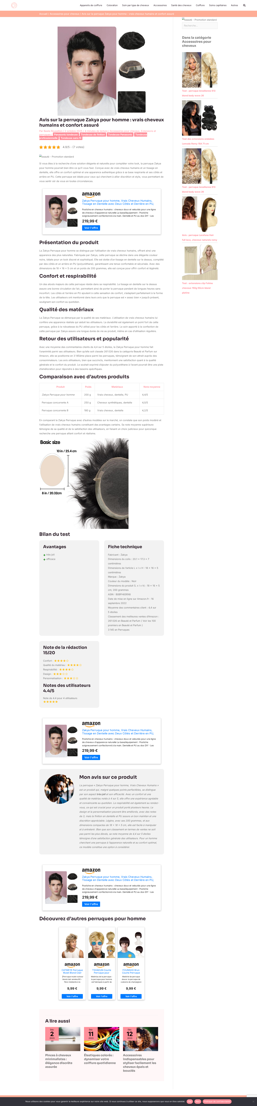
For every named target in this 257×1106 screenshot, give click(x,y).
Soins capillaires (218, 5)
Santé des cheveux (181, 5)
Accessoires (160, 5)
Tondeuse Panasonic (120, 134)
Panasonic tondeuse (66, 134)
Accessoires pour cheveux (125, 130)
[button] (244, 5)
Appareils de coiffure (91, 5)
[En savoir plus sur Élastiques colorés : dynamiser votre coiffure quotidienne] (101, 1038)
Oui (189, 1101)
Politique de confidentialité (217, 1101)
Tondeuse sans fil (71, 137)
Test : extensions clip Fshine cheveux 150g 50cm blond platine (197, 288)
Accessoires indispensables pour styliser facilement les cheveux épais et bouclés (139, 1063)
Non (198, 1101)
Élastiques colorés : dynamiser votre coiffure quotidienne (100, 1059)
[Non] (253, 1101)
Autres (234, 5)
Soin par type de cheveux (135, 5)
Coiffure (200, 5)
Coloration (112, 5)
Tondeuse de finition (93, 134)
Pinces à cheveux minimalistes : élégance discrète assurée (58, 1061)
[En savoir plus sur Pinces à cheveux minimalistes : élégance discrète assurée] (62, 1038)
